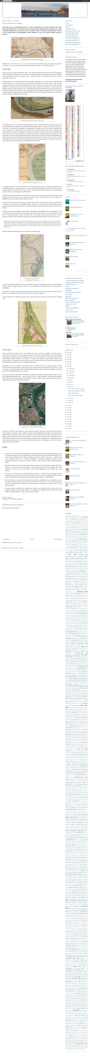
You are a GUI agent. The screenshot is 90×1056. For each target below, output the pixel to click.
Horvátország (76, 736)
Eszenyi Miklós (75, 666)
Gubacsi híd (83, 709)
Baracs (76, 564)
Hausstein (78, 724)
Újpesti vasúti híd (84, 1003)
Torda (72, 993)
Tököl (71, 995)
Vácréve (70, 1012)
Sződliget (81, 973)
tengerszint (67, 988)
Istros (66, 747)
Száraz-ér (84, 948)
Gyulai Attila (67, 714)
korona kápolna (83, 782)
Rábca (66, 897)
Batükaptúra (67, 571)
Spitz (73, 940)
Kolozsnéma (83, 775)
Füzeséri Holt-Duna (77, 691)
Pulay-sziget (67, 895)
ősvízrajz (86, 865)
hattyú (73, 724)
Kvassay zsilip (83, 794)
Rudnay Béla (75, 916)
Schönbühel (83, 925)
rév (67, 910)
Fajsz (80, 670)
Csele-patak (12, 499)
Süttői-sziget (72, 943)
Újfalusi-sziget (68, 1003)
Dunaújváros (68, 650)
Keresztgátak (82, 766)
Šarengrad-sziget (68, 920)
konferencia (67, 779)
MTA (79, 837)
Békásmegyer (85, 573)
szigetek (73, 965)
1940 (70, 521)
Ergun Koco (79, 663)
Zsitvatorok (85, 1047)
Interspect (75, 746)
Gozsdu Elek (80, 703)
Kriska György (68, 790)
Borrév (72, 584)
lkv (87, 804)
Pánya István (76, 870)
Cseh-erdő (67, 603)
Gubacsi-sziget (76, 711)
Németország (69, 849)
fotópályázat (81, 686)
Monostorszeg (72, 834)
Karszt (80, 761)
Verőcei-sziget (71, 1020)
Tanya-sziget (74, 981)
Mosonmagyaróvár (83, 835)
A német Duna (72, 263)
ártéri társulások (76, 552)
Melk (87, 824)
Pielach (86, 880)
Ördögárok (69, 865)
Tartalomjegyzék (69, 25)
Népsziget (67, 850)
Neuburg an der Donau (76, 852)
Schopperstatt (77, 925)
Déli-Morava (67, 615)
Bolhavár (67, 584)
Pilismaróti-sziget (76, 882)
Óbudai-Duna (83, 857)
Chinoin (84, 596)
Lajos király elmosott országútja (75, 395)
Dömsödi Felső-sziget (69, 625)
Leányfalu (69, 800)
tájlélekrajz (83, 978)
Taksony (75, 980)
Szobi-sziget (73, 971)
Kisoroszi (78, 772)
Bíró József (83, 581)
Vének (84, 1017)
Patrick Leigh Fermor (81, 875)
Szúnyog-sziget (68, 976)
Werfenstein (74, 1038)
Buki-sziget (77, 593)
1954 (85, 521)
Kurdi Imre (71, 792)
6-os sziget (77, 526)
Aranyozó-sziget (80, 549)
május (70, 384)
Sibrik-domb (72, 931)
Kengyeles (76, 764)
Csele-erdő (72, 605)
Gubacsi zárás (68, 711)
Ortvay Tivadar (68, 864)
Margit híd (84, 815)
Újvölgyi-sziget (75, 1005)
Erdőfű (72, 661)
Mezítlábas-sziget (83, 825)
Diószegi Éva (72, 616)
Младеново (83, 1048)
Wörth (76, 1040)
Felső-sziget (67, 678)
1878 (78, 519)
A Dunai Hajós (83, 526)
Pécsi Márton (74, 877)
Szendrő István (73, 953)
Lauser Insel (85, 799)
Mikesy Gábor (68, 827)
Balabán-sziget (83, 563)
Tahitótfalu (74, 978)
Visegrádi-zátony (72, 1025)
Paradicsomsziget (68, 872)
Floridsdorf (78, 681)
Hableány (79, 714)
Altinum (79, 541)
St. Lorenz (84, 940)
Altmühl (84, 541)
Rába (79, 895)
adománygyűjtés (79, 531)
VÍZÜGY (67, 306)
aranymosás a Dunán (71, 549)
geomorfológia (77, 698)
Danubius (86, 611)
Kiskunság (77, 771)
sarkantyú (84, 920)
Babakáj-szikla (85, 558)
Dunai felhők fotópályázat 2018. (72, 40)
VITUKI (79, 1025)
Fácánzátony (71, 670)
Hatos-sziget (67, 724)
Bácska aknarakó (77, 559)
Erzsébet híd (75, 665)
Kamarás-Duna (68, 759)
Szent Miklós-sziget (76, 955)
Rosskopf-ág (85, 915)
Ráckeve (67, 901)
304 (73, 526)
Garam (66, 695)
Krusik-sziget (83, 790)
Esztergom (82, 666)
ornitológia (75, 860)
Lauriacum (80, 799)
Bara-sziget (71, 564)
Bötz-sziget (84, 586)
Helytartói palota (81, 727)
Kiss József (72, 774)
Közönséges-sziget (69, 789)
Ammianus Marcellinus (76, 542)
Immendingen (83, 741)
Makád (86, 814)
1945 (81, 521)
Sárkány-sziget (68, 921)
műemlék (69, 839)
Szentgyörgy (83, 958)
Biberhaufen (69, 581)
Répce (86, 908)
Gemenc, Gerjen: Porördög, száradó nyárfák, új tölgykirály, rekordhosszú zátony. (78, 322)
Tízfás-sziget (80, 991)
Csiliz (85, 606)
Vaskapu (76, 1015)
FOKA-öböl (70, 683)
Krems (85, 789)
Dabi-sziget (67, 611)
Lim (70, 804)
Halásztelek (74, 719)
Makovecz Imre (70, 815)
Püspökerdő (73, 895)
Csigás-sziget (79, 606)
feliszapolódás (69, 676)
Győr (73, 712)
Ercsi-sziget (84, 658)
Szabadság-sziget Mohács (71, 304)
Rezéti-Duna (83, 911)
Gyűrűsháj (74, 714)
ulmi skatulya (83, 1005)
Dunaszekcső (74, 648)
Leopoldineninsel (68, 802)
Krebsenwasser (78, 789)
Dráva (72, 626)
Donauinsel (83, 620)
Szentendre (70, 956)
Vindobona (74, 1023)
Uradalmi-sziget (76, 1006)
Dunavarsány (76, 650)
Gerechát (67, 700)
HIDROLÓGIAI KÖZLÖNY (71, 288)
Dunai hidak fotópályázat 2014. (72, 33)
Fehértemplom (73, 673)
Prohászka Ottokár (68, 894)
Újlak (74, 1003)
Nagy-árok (81, 842)
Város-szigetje (78, 1013)
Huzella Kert (85, 737)
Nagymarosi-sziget (78, 845)
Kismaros (83, 771)
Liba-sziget (76, 802)
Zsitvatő (68, 1048)
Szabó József (85, 945)
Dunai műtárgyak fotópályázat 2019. (73, 42)
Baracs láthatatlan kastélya (74, 490)
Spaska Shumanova (84, 938)
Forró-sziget (85, 685)
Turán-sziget (67, 1000)
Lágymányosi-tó (76, 795)
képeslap (83, 764)
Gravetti (84, 707)
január (70, 402)
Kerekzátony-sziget (69, 766)
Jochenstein (81, 751)
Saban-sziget (82, 916)
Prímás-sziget (76, 892)
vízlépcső (67, 1030)
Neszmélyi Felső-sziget (77, 850)
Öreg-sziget (75, 865)
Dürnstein (83, 651)
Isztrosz (70, 747)
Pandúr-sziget (85, 869)
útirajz (79, 1008)
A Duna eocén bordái (73, 256)
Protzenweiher (80, 894)
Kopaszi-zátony (73, 781)
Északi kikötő (67, 666)
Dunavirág (67, 651)
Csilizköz (67, 608)
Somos (68, 936)
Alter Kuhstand (73, 541)
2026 (68, 352)
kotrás (67, 784)
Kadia (79, 756)
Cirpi (80, 598)
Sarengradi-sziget (76, 920)
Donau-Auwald (77, 618)
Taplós (79, 981)
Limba (73, 804)
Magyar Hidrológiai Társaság (71, 298)
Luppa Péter (83, 807)
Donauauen (84, 618)
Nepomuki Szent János (70, 29)
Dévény (77, 615)
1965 (74, 522)
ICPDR (68, 739)
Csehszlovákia (80, 603)
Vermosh (81, 1018)
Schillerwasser (83, 923)
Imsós (66, 742)
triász (81, 998)
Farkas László (68, 671)
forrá (40, 182)
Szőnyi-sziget (69, 975)
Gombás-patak (83, 701)
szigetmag (84, 966)
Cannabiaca (73, 596)
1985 (82, 522)
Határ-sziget (83, 722)
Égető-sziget (79, 653)
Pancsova (79, 869)
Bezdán (77, 579)
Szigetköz (75, 966)
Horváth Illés (83, 734)
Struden (78, 941)
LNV (68, 806)
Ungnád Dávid (68, 1006)
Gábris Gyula (72, 693)
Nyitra (73, 855)
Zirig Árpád (74, 1045)
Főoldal (31, 539)
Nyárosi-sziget (82, 854)
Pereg (84, 877)
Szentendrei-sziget (70, 958)
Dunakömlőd (68, 645)
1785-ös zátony (71, 517)
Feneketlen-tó (80, 678)
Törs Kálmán (74, 996)
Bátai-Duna (67, 569)
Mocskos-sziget (83, 829)
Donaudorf (67, 620)
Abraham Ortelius (68, 529)
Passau (66, 875)
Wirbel (72, 1040)
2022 (68, 362)
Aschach (74, 556)
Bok (72, 583)
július (70, 380)
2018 (68, 408)
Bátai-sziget (75, 569)
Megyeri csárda (83, 822)
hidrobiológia (68, 731)
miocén (82, 827)
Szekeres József (68, 951)
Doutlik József (78, 623)
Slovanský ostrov (68, 933)
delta (73, 615)
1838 (83, 517)
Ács (74, 529)
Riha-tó (74, 913)
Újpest (78, 1003)
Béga (79, 573)
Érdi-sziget (78, 660)
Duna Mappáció (69, 632)
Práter (84, 890)
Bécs (80, 571)
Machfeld (76, 810)
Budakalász (73, 591)
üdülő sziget (85, 1008)
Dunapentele (83, 646)
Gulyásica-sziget (85, 711)
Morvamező (67, 835)
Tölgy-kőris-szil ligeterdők (80, 995)
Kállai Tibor (84, 757)
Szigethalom (67, 966)
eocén (66, 658)
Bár (66, 564)
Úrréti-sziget (69, 1008)
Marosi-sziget (79, 819)
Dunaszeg (67, 648)
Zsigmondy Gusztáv (73, 1047)
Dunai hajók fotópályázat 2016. (72, 37)
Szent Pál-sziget (85, 955)
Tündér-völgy (67, 1001)
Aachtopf (67, 527)
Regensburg (75, 906)
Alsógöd (80, 539)
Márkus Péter (68, 819)
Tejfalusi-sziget (76, 985)
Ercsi (79, 658)
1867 (66, 519)
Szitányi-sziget (85, 970)
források (79, 685)
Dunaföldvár (73, 640)
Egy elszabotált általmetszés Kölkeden (76, 391)
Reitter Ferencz (81, 908)
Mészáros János (75, 825)
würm (85, 1040)
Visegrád (80, 1023)
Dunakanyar (73, 643)
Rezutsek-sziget (68, 913)
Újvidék (68, 1005)
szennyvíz (68, 961)
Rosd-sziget (79, 915)
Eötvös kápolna (72, 658)
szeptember (71, 375)
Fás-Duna (74, 671)
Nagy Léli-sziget (68, 842)
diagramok (83, 615)
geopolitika (84, 698)
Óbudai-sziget (68, 859)
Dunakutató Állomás (80, 645)
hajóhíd (71, 717)
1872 (70, 519)
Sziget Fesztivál (73, 963)
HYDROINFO (68, 290)
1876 (73, 519)
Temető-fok (84, 986)
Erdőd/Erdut (83, 660)
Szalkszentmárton (77, 948)
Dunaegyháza (83, 638)
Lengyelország (83, 800)
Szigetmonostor (68, 968)
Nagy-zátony (78, 844)
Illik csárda (69, 741)
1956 (66, 522)
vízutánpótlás (74, 1032)
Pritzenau (84, 892)
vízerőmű (83, 1027)
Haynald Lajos (83, 724)
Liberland (81, 802)
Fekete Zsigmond (82, 673)
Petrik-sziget (75, 880)
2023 (68, 359)
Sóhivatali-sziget (76, 933)
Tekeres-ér (82, 985)
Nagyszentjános (72, 847)
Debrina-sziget (76, 613)
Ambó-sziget (67, 542)
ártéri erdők (78, 551)
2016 (68, 412)
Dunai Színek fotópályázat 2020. (72, 44)
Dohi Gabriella (79, 616)
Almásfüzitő (69, 539)
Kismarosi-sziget (69, 772)
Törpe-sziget (67, 996)
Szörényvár (76, 975)
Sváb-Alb (79, 943)
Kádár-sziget (74, 756)
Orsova (80, 860)
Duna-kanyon (80, 633)
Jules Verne (83, 752)
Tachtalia (67, 978)
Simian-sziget (79, 931)
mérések (68, 825)
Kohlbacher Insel (68, 775)
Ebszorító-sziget (68, 653)
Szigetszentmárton (81, 968)
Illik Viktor (75, 741)
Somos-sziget (76, 936)
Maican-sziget (67, 814)
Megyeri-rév (73, 824)
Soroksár (83, 936)
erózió (85, 663)
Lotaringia (84, 805)
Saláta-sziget (77, 918)
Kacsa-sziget (74, 754)
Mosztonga (74, 837)
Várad (66, 1013)
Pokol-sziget (78, 887)
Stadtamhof (67, 941)
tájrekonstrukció (68, 980)
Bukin (85, 593)
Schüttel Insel (76, 926)
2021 (68, 364)
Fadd (76, 670)
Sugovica (84, 941)
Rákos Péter (76, 904)
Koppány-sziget (82, 781)
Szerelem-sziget (80, 961)
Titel (75, 991)
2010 (68, 426)
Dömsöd (84, 623)
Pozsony (73, 890)
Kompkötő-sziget (78, 777)
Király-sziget (82, 767)
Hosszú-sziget (83, 736)
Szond (71, 973)
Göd (84, 703)
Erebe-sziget (72, 663)
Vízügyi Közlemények (69, 1033)
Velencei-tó (67, 1017)
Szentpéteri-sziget (84, 960)
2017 (68, 410)
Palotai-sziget (72, 869)
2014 (68, 417)
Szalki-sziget (68, 948)
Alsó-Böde (75, 539)
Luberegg (77, 807)
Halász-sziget (67, 719)
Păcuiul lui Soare (76, 867)
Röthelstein (69, 916)
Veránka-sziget (68, 1018)
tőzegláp (79, 996)
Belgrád (86, 574)
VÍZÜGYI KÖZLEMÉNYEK (71, 308)
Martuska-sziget (82, 820)
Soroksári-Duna (68, 938)
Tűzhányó (69, 332)
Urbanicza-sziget (84, 1006)
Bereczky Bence (84, 576)
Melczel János (81, 824)
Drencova (77, 626)
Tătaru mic (79, 983)
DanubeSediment (78, 611)
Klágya (84, 774)
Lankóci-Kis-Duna (82, 797)
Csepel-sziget (69, 607)
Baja (77, 561)
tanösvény (67, 981)
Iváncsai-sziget (75, 747)
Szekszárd (76, 951)
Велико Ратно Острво (75, 1048)
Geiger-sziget (72, 696)
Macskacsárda (67, 812)
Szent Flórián (80, 953)
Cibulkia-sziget (68, 598)
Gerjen (72, 700)
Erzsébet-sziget (83, 665)
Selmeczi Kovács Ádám (78, 930)
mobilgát (70, 829)
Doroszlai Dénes (70, 623)
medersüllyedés (68, 822)
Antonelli (67, 546)
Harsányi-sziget (76, 722)
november (71, 370)
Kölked (74, 786)
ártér (71, 551)
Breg (73, 588)
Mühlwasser (77, 839)
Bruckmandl (84, 588)
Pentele (80, 877)
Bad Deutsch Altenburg (69, 561)
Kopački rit (74, 779)
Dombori (71, 618)
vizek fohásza (76, 1027)
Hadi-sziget (84, 714)
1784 (66, 517)
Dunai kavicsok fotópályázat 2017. (72, 38)
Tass (67, 983)
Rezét (77, 911)
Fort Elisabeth (69, 686)
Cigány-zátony (75, 598)
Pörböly (79, 890)
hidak (84, 729)
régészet (85, 906)
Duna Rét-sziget (80, 631)
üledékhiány (69, 1010)
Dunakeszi (81, 643)
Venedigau (73, 1017)
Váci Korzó (81, 1010)
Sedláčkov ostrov (68, 930)
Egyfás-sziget (77, 655)
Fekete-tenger (74, 675)
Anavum (84, 542)
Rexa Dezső (71, 911)
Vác (74, 1010)
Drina (82, 626)
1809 (77, 517)
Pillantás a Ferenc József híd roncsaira (77, 200)
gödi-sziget (84, 705)
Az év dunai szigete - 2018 (74, 468)
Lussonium (77, 809)
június (70, 382)
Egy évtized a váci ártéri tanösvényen (76, 388)
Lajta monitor (67, 797)
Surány (66, 943)
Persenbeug (67, 879)
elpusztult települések (77, 656)
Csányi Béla (74, 601)
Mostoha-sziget (68, 837)
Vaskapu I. (83, 1015)
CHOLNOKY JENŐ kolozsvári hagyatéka (74, 282)
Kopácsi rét (80, 779)
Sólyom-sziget (76, 935)
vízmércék (74, 1030)
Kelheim (69, 764)
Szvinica (84, 976)
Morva (85, 834)
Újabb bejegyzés (6, 539)
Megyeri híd (67, 824)
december (71, 368)
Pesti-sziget (76, 879)
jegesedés (67, 751)
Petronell (81, 880)
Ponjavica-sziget (70, 889)
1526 (74, 516)
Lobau (72, 805)
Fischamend (67, 681)
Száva (66, 950)
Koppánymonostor (69, 782)
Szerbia (73, 961)
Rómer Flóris (73, 915)
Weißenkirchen (83, 1037)
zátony (86, 1042)
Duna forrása (70, 630)
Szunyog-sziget (83, 975)
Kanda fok (75, 759)
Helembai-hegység (82, 726)
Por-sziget (82, 889)
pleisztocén (80, 884)
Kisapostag (85, 769)
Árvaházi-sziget (85, 552)
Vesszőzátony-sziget (81, 1020)
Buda (74, 589)
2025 (68, 355)
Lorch (76, 805)
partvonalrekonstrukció (71, 874)
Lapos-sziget (74, 799)
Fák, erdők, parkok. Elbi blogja (74, 319)
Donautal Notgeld (74, 621)
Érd (66, 660)
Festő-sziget (83, 680)
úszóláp (74, 1008)
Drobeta (86, 626)
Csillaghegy (72, 608)
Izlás (87, 747)
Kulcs (66, 792)
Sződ (76, 973)
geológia (70, 698)
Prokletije (75, 894)
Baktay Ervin (75, 563)
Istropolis (84, 746)
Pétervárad (82, 879)
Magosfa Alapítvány (82, 812)
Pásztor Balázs (73, 875)
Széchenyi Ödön (82, 950)
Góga (78, 701)
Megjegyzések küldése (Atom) (15, 542)
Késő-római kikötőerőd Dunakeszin (73, 292)
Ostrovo (73, 864)
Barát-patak (76, 566)
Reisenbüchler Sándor (73, 908)
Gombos (74, 703)
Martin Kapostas (71, 820)
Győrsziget (84, 712)
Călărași (80, 595)
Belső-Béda (77, 576)
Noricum (67, 854)
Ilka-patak (85, 739)
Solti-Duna (86, 933)
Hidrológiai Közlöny (76, 731)
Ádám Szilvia (71, 531)
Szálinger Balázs (83, 946)
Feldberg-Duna (83, 675)
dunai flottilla (81, 641)
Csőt (77, 610)
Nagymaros (68, 846)
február (70, 400)
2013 (68, 419)
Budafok (79, 589)
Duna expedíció (84, 628)
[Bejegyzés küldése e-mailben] (12, 497)
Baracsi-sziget (83, 564)
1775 (85, 516)
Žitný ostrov (81, 1045)
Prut (85, 894)
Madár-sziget (74, 812)
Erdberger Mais (71, 660)
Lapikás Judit (67, 799)
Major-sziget (74, 814)
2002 (85, 522)
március (70, 398)
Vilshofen (67, 1023)
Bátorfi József (83, 569)
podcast (82, 885)
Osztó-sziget (79, 864)
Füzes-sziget (67, 691)
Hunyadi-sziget (77, 737)
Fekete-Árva (67, 675)
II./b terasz (80, 739)
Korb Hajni (77, 782)
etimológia (67, 668)
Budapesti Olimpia (69, 593)
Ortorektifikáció (83, 862)
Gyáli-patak (69, 712)
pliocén (70, 885)
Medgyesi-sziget (75, 822)
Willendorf (67, 1040)
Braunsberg (67, 588)
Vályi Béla (84, 1012)
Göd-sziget (67, 705)
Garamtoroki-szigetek (81, 695)
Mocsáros (76, 829)
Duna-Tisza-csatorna (73, 636)
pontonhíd (76, 889)
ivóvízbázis (82, 747)
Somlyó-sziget (85, 935)
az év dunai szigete (73, 558)
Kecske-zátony (85, 762)
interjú (70, 746)
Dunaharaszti (73, 641)
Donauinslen (67, 621)
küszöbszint (73, 794)
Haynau (66, 726)
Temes (71, 986)
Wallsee (77, 1037)
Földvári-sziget (84, 688)
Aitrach (76, 534)
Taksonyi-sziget (82, 980)
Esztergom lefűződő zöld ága (75, 207)
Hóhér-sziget (69, 732)
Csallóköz (67, 601)
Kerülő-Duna (67, 767)
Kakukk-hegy (69, 757)
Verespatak (76, 1018)
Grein (78, 709)
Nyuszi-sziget (78, 855)
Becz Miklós (74, 571)
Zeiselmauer (67, 1045)
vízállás (67, 1027)
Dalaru (72, 611)
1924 (66, 521)
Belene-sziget (80, 574)
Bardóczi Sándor (83, 566)
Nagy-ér (86, 842)
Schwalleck (84, 926)
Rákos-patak (68, 906)
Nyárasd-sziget (74, 854)
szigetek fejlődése (82, 965)
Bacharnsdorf (69, 559)
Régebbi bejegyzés (58, 539)
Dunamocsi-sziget (69, 646)
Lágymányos (68, 795)
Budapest (80, 591)
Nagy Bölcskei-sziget (73, 840)
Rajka (66, 904)
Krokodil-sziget (76, 790)
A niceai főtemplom (71, 329)
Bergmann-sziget (70, 578)
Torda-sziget (77, 993)
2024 (68, 357)
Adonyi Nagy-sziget (80, 532)
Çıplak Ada (85, 598)
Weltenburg (67, 1038)
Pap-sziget (83, 870)
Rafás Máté (77, 902)
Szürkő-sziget (77, 976)
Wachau (71, 1037)
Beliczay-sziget (70, 576)
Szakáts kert (69, 946)
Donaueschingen (75, 620)
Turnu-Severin (75, 1000)
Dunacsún (76, 638)
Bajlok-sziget (69, 563)
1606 (78, 516)
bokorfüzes (77, 583)
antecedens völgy (82, 544)
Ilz (79, 741)
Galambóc (78, 693)
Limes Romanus (68, 294)
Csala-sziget (84, 600)
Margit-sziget (69, 817)
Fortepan (67, 286)
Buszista (75, 595)
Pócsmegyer (76, 885)
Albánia (76, 536)
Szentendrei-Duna (81, 956)
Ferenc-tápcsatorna (75, 680)
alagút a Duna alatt (69, 536)
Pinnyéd (82, 882)
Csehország (73, 603)
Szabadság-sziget (70, 945)
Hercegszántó (68, 729)
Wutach (80, 1040)
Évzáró (80, 668)
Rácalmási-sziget (81, 899)
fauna (79, 671)
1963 (70, 522)
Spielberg (68, 940)
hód (87, 731)
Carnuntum (79, 596)
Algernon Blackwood (77, 537)
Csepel (84, 605)
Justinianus (67, 754)
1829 (80, 517)
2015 (68, 414)
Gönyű (79, 707)
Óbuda (68, 857)
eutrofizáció (74, 668)
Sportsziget (78, 940)
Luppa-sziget (68, 296)
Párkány (75, 872)
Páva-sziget (67, 877)
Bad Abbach (84, 559)
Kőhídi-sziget (68, 785)
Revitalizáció (84, 910)
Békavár (68, 574)
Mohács (20, 499)
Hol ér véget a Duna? (73, 221)
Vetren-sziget (67, 1022)
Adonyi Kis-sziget (69, 532)
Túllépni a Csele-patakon (9, 65)
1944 (77, 521)
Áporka (76, 546)
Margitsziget (78, 817)
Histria (83, 731)
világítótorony (75, 1022)
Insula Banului (72, 744)
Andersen (67, 544)
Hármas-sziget (74, 721)
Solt (81, 933)
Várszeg (71, 1015)
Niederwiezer (84, 852)
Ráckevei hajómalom (69, 300)
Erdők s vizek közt (79, 661)
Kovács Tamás (74, 784)
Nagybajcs (84, 844)
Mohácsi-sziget (77, 831)
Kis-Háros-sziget (77, 769)
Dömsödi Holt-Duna (79, 625)
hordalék (67, 734)
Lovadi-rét (67, 807)
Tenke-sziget (73, 988)
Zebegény (70, 1043)
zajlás (81, 1042)
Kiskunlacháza (70, 771)
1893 (81, 519)
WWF (66, 1042)
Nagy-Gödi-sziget (70, 844)
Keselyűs (73, 767)
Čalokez (84, 595)
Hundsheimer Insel (68, 737)
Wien (79, 1038)
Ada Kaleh (85, 529)
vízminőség (81, 1030)
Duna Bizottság (77, 628)
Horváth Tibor (68, 736)
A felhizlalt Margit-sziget (74, 475)
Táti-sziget (84, 983)
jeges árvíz (81, 749)
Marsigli (86, 819)
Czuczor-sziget (70, 600)
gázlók (66, 696)
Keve (77, 767)
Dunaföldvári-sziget (82, 640)
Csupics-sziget (83, 610)
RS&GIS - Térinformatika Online (72, 302)
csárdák (83, 601)
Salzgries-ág (84, 918)
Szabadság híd (85, 943)
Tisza (71, 991)
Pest (72, 879)
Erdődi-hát (67, 661)
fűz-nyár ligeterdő (83, 690)
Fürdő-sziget (75, 690)
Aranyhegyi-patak (84, 547)
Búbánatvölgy (68, 589)
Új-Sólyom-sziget (83, 1001)
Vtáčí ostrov (80, 1035)
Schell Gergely (74, 923)
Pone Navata (85, 887)
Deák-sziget (69, 613)
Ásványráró (80, 556)
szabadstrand (78, 945)
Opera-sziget (83, 859)
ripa (78, 913)
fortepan (75, 686)
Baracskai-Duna (68, 566)
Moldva (71, 832)
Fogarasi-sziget (84, 681)
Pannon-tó (69, 870)
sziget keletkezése (82, 963)
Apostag (80, 546)
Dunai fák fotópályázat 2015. (71, 35)
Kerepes (76, 766)
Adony (84, 531)
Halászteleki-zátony (82, 719)
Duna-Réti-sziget (77, 635)
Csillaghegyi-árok (80, 608)
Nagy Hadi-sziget (82, 840)
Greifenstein (73, 709)
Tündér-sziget (83, 1000)
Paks (82, 867)
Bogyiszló (67, 583)
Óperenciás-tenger (68, 860)
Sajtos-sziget (71, 918)
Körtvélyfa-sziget (76, 787)
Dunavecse (83, 650)
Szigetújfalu (77, 970)
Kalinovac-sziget (77, 757)
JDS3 (68, 749)
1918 (85, 519)
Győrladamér (78, 712)
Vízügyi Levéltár (69, 310)
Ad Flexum (78, 529)
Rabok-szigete (74, 897)
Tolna (85, 991)
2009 (68, 428)
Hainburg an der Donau (70, 716)
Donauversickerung (84, 621)
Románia (67, 915)
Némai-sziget (85, 847)
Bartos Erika (84, 568)
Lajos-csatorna (83, 795)
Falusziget (84, 670)
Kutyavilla (77, 792)
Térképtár (67, 27)
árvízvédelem (68, 556)
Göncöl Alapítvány (72, 707)
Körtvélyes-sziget (68, 787)
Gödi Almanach (74, 705)
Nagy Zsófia (75, 842)
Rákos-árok (83, 904)
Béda (70, 573)
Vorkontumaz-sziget (72, 1035)
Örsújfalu (80, 865)
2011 (68, 424)
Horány (84, 732)
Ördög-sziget (85, 864)
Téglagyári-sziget (68, 985)
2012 (68, 421)
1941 (74, 521)
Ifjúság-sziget (74, 739)
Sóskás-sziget (76, 938)
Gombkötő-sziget (68, 703)
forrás (43, 120)
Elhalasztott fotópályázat (73, 393)
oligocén (77, 859)
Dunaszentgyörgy (83, 648)
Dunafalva (67, 640)
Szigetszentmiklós (69, 970)
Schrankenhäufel (68, 926)
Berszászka (78, 578)
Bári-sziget (67, 568)
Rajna (71, 904)
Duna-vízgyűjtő (82, 636)
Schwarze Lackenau (69, 928)
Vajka (79, 1012)
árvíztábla (81, 554)
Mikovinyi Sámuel (75, 827)
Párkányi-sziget (82, 872)
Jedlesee (74, 749)
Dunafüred (67, 641)
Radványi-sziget (71, 902)
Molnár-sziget (78, 832)
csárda (79, 601)
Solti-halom (69, 935)
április (70, 386)
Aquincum (71, 547)
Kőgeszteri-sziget (82, 784)
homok (80, 732)
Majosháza (80, 814)
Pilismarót (69, 882)
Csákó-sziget (77, 600)
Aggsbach (67, 534)
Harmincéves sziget (82, 721)
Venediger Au (79, 1017)
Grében (66, 709)
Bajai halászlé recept (84, 561)
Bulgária (67, 595)
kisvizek (77, 774)
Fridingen (69, 690)
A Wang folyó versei (71, 328)
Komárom (67, 777)
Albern (81, 536)
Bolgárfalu (84, 583)
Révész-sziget (75, 910)
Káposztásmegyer (83, 759)
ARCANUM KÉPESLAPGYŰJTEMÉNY (74, 280)
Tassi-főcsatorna (73, 983)
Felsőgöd (73, 678)
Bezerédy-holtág (84, 579)
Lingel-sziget (78, 804)
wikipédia (84, 1038)
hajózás (84, 717)
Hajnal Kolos (79, 716)
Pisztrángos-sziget (72, 884)
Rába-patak (84, 895)
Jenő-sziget (74, 751)
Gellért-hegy (78, 696)
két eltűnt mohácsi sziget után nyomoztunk (21, 63)
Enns (85, 656)
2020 (68, 366)
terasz (78, 988)
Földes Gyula (67, 688)
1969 (78, 522)
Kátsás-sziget (85, 761)
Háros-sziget (68, 722)
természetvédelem (77, 990)
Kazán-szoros (69, 762)
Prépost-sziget (68, 892)
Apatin (71, 546)
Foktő (76, 683)
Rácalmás (83, 897)
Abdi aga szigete (83, 527)
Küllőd (82, 792)
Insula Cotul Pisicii (80, 744)
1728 (82, 516)
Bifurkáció (76, 581)
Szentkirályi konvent (69, 960)
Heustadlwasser (77, 729)
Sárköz (75, 921)
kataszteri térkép (56, 137)
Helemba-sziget (73, 726)
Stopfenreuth (73, 941)
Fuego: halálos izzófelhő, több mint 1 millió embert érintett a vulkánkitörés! (78, 335)
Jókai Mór (76, 752)
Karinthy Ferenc (75, 761)
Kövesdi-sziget (83, 787)
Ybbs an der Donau (74, 1042)
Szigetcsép (67, 965)
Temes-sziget (77, 986)
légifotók (76, 801)
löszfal (72, 807)
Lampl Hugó (74, 797)
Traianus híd (69, 998)
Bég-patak (75, 573)
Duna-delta (73, 633)
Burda (72, 595)
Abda (78, 527)
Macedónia (69, 810)
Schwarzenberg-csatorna (81, 928)
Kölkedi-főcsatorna (82, 785)
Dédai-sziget (83, 613)
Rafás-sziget (83, 902)
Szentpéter (76, 960)
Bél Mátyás (74, 574)
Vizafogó (84, 1025)
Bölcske (77, 584)
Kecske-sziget (77, 762)
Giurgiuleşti (73, 701)
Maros (74, 819)
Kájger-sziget (85, 756)
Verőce (86, 1018)
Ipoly (80, 746)
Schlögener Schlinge (69, 925)
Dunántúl (76, 646)
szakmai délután (76, 946)
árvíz (70, 554)
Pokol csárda (71, 887)
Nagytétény (78, 847)
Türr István (74, 1001)
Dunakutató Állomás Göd (71, 284)
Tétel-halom (84, 990)
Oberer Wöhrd (85, 855)
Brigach (77, 588)
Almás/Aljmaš (85, 537)
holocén (74, 732)
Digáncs (66, 616)
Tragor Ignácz (85, 996)
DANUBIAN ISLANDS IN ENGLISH (73, 52)
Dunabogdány (68, 638)
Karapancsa (67, 761)
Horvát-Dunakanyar (75, 734)
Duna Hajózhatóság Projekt (80, 630)
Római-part (83, 913)
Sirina (85, 931)
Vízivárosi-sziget (83, 1028)
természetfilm (68, 990)
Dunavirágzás (75, 651)
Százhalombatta (73, 950)
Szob (68, 971)
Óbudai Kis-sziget (75, 857)
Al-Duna (82, 534)
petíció (86, 879)
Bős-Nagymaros (76, 586)
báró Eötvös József (76, 568)
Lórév (79, 805)
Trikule (85, 998)
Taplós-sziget (85, 981)
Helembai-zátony (69, 727)
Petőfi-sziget (69, 880)
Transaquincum (75, 998)
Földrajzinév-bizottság (76, 688)
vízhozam (67, 1028)
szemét (81, 951)
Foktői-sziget (83, 683)
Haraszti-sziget (68, 721)
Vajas (75, 1012)
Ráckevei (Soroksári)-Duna (80, 901)
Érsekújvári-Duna (68, 665)
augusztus (71, 377)
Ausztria (86, 556)
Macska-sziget (83, 810)
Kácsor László (68, 756)
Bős (70, 586)
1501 (70, 516)
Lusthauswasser (85, 809)
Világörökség (83, 1022)
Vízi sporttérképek (74, 1028)
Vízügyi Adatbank (82, 1032)
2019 (68, 405)
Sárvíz (79, 921)
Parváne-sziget (83, 874)
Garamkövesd (73, 695)
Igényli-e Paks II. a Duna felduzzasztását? (78, 235)
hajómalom (77, 717)
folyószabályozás (69, 685)
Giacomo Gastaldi (79, 700)
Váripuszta (71, 1013)
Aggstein (72, 534)
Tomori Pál (67, 993)
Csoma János (71, 610)
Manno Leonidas (77, 815)
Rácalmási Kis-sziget (70, 899)
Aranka (77, 547)
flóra (73, 681)
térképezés (83, 988)
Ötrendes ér (69, 867)
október (70, 373)
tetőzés (66, 991)
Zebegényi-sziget (79, 1043)
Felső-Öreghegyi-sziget (81, 676)
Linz (83, 804)
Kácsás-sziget (83, 754)
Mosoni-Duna (74, 836)
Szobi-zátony (79, 971)
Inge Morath (72, 742)
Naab (82, 839)
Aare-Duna (72, 527)
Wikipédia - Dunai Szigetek (71, 311)
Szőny (86, 973)
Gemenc (85, 696)
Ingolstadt (78, 742)
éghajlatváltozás (68, 655)
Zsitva (79, 1047)
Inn (82, 742)
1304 (66, 516)
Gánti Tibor (83, 693)
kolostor (76, 775)
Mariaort (84, 817)
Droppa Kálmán (69, 628)
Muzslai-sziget (85, 837)
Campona (67, 596)
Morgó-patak (79, 834)
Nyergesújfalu (67, 855)
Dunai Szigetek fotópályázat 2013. (72, 31)
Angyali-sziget (74, 544)
